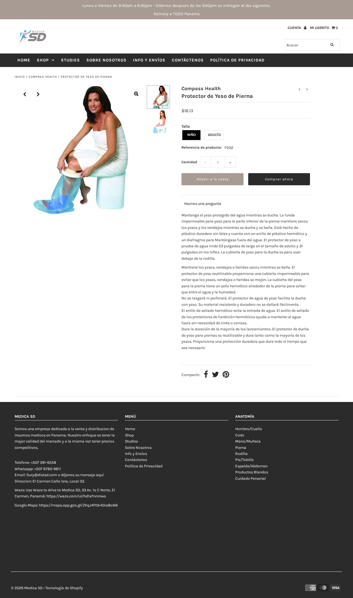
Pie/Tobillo (244, 459)
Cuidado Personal (250, 478)
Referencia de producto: (201, 147)
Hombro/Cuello (248, 429)
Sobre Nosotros (106, 60)
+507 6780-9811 (47, 468)
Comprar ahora (279, 179)
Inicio (20, 77)
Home (23, 60)
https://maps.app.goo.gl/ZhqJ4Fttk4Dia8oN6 (78, 505)
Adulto (214, 135)
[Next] (38, 94)
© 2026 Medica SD (26, 588)
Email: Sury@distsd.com (36, 475)
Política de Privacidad (237, 60)
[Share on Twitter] (215, 375)
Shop (43, 60)
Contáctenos (188, 60)
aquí (100, 475)
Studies (70, 60)
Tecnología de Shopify (64, 588)
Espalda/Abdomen (251, 466)
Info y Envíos (149, 60)
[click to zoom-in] (136, 94)
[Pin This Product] (226, 375)
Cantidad (189, 162)
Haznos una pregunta (202, 203)
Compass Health (43, 77)
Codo (239, 435)
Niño (191, 135)
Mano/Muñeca (248, 441)
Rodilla (241, 453)
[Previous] (25, 94)
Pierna (240, 447)
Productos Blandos (251, 472)
